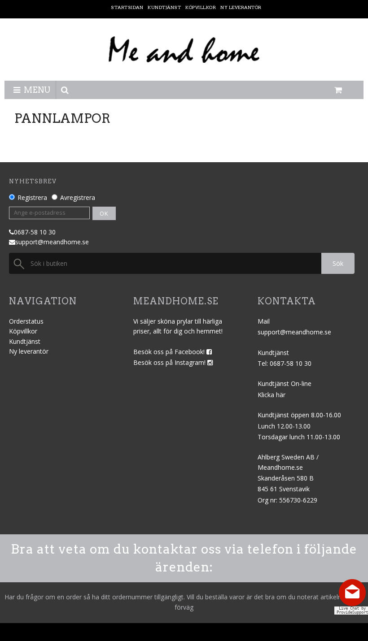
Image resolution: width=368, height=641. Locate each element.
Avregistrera (77, 197)
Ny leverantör (28, 351)
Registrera (32, 197)
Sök (338, 263)
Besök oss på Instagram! (170, 362)
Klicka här (271, 394)
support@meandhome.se (52, 242)
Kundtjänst (24, 341)
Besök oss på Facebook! (169, 351)
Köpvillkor (23, 331)
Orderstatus (26, 321)
